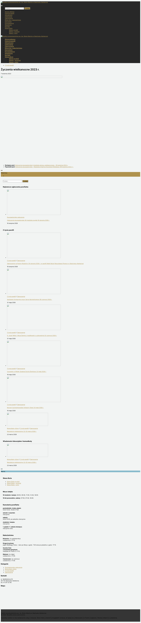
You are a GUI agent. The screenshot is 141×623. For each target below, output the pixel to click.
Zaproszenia (9, 18)
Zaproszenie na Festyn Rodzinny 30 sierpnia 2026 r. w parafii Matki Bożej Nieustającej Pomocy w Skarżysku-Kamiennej (45, 263)
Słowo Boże (8, 28)
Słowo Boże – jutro (13, 485)
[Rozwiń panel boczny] (1, 170)
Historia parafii (9, 13)
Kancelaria (8, 21)
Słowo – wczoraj (14, 31)
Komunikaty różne (12, 428)
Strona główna (9, 12)
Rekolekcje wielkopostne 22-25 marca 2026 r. (22, 431)
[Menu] (1, 5)
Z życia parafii (9, 65)
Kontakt (7, 26)
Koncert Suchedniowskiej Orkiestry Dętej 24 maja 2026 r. (25, 407)
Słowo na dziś (13, 30)
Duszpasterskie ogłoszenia (15, 217)
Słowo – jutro (13, 33)
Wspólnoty (8, 25)
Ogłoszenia (8, 17)
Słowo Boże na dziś (13, 481)
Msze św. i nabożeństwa (13, 20)
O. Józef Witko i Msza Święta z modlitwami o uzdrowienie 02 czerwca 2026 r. (32, 335)
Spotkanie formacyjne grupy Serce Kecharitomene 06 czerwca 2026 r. (29, 299)
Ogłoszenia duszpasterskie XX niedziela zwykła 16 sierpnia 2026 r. (28, 220)
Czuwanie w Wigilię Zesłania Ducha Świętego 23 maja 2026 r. (26, 371)
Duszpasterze (9, 23)
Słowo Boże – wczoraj (14, 483)
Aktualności (8, 15)
